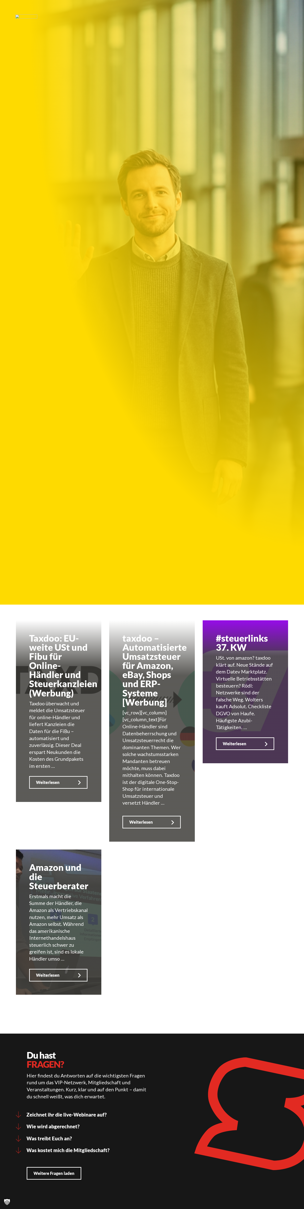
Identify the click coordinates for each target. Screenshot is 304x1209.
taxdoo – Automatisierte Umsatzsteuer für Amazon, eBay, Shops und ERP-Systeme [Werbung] (154, 670)
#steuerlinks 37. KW (242, 643)
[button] (7, 1202)
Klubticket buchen (123, 9)
